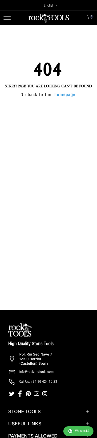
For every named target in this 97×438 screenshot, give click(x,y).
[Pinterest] (29, 393)
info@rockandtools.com (36, 372)
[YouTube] (37, 393)
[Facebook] (20, 393)
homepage (65, 95)
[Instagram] (45, 393)
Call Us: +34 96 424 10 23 (38, 382)
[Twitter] (12, 393)
